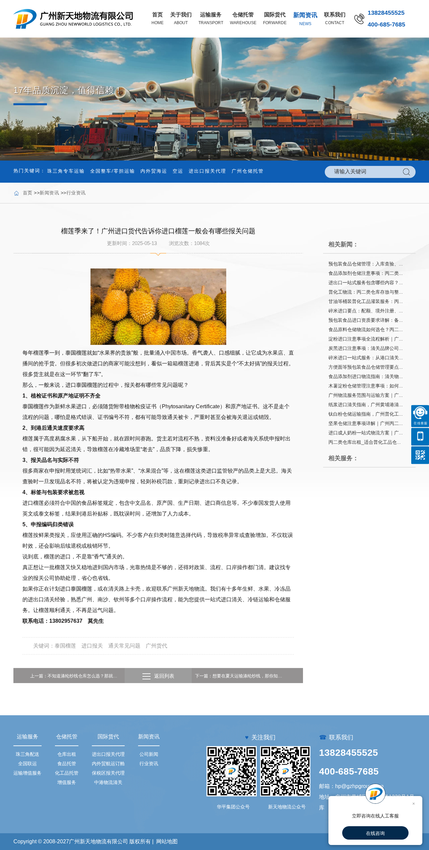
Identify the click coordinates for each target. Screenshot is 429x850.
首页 (28, 192)
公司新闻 (148, 754)
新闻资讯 (49, 192)
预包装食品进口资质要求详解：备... (365, 320)
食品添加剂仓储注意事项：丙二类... (365, 273)
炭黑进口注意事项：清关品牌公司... (365, 348)
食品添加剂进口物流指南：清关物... (365, 376)
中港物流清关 (108, 782)
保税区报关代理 (108, 773)
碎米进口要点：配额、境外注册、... (365, 310)
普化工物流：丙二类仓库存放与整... (365, 292)
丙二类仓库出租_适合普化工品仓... (364, 442)
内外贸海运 (153, 171)
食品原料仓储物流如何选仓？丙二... (365, 329)
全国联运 (27, 763)
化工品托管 (66, 773)
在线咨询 (375, 833)
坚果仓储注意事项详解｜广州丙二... (365, 423)
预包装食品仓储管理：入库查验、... (365, 263)
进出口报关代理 (207, 171)
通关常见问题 (124, 646)
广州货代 (156, 646)
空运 (178, 171)
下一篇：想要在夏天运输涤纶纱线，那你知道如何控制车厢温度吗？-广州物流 (240, 675)
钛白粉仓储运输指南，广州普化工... (365, 414)
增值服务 (66, 782)
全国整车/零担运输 (112, 171)
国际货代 (108, 736)
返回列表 (164, 676)
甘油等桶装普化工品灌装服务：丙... (365, 301)
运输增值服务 (27, 773)
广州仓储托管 (248, 171)
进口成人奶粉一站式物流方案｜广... (365, 432)
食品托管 (66, 763)
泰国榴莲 (76, 353)
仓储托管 (66, 736)
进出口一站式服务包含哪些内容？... (365, 282)
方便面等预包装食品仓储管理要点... (365, 367)
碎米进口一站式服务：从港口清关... (365, 357)
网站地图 (167, 841)
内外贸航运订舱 (108, 763)
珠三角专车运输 (66, 171)
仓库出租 (66, 754)
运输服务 (27, 736)
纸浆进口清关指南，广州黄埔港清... (365, 404)
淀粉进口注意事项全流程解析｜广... (365, 339)
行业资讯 (76, 192)
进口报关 (92, 646)
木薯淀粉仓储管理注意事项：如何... (365, 385)
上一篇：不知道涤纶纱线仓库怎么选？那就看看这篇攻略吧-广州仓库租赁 (75, 675)
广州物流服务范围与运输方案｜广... (365, 395)
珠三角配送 (27, 754)
